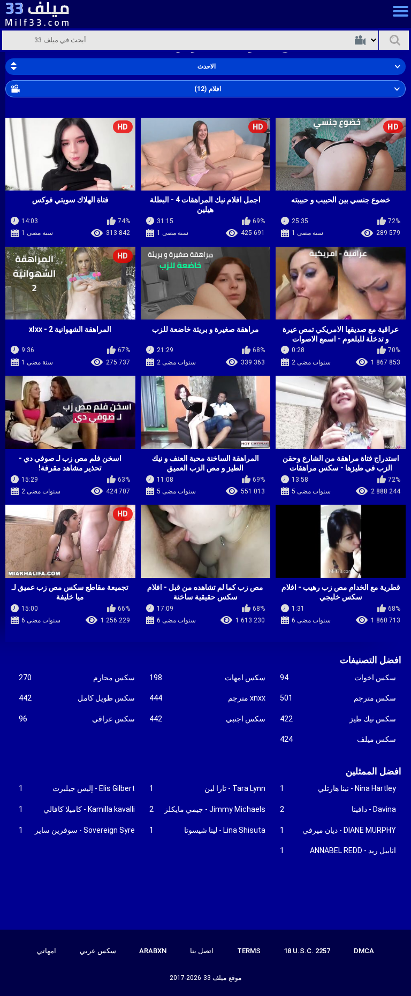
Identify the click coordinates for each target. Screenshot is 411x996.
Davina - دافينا (338, 809)
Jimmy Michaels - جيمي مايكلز (207, 809)
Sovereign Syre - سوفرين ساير (77, 830)
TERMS (249, 951)
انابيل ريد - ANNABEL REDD (338, 850)
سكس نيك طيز (338, 718)
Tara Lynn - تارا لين (207, 788)
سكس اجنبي (207, 718)
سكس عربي (98, 951)
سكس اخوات (338, 677)
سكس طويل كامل (77, 698)
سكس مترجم (338, 698)
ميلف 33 (214, 978)
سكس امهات (207, 677)
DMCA (364, 951)
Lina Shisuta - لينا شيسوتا (207, 830)
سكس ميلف (338, 739)
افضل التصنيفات (370, 660)
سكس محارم (77, 677)
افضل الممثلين (373, 771)
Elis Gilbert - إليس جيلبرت (77, 788)
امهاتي (46, 951)
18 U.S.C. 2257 (307, 951)
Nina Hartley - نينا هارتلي (338, 788)
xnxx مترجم (207, 698)
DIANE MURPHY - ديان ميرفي (338, 830)
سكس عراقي (77, 718)
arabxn (152, 951)
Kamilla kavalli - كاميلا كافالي (77, 809)
